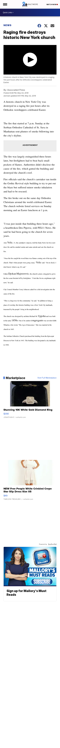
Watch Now (51, 4)
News (7, 25)
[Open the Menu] (5, 4)
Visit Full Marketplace (47, 378)
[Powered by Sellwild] (52, 544)
